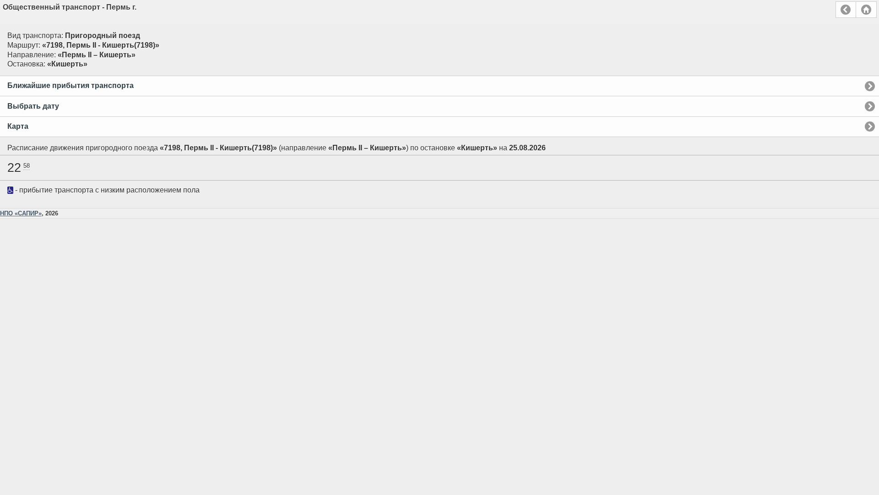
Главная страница (866, 9)
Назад (846, 9)
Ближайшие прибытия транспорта (70, 85)
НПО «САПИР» (21, 213)
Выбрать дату (33, 106)
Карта (17, 126)
